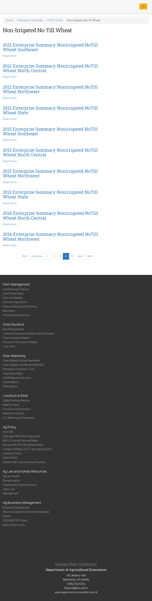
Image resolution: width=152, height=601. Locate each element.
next (80, 256)
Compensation (11, 480)
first (24, 256)
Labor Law (9, 489)
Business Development (16, 507)
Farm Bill (8, 431)
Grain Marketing (14, 356)
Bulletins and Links (13, 413)
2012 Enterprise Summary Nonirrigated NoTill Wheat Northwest (50, 89)
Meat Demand (11, 404)
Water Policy (10, 457)
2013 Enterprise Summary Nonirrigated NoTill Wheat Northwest (50, 173)
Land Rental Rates (13, 293)
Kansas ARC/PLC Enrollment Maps (23, 444)
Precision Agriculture (15, 302)
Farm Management (16, 284)
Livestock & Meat (15, 396)
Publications (10, 386)
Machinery (9, 310)
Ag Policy (9, 427)
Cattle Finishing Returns (16, 400)
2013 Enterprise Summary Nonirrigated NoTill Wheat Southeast (50, 131)
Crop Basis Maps (13, 373)
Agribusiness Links (14, 524)
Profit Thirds (55, 20)
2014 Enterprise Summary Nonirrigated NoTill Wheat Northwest (50, 236)
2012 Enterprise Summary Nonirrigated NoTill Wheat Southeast (50, 47)
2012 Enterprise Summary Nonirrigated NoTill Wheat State (50, 110)
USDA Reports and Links (17, 377)
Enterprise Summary (30, 20)
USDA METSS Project (15, 520)
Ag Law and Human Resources (25, 471)
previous (37, 256)
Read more (10, 56)
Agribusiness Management (22, 503)
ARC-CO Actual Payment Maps (20, 440)
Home (9, 20)
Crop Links (9, 346)
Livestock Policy (12, 453)
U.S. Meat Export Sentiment (18, 417)
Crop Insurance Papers (16, 337)
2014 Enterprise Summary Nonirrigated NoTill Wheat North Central (50, 215)
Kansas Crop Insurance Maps (20, 342)
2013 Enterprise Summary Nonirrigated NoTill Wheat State (50, 194)
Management (10, 493)
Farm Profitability (13, 297)
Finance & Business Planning (20, 306)
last (89, 256)
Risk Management (13, 329)
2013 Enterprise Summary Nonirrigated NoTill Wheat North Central (50, 152)
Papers (7, 516)
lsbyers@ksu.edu (76, 588)
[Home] (14, 6)
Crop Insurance (13, 324)
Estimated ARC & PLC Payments (21, 436)
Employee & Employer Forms (20, 484)
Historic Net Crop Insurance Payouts (24, 462)
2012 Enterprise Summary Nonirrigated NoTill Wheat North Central (50, 68)
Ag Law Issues (11, 476)
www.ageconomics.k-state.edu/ (76, 592)
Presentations (11, 382)
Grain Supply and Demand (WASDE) (23, 364)
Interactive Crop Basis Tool (18, 369)
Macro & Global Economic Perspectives (26, 511)
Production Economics (16, 315)
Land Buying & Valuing (16, 289)
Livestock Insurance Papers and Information (28, 333)
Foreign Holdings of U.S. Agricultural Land (27, 449)
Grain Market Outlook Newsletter (21, 360)
